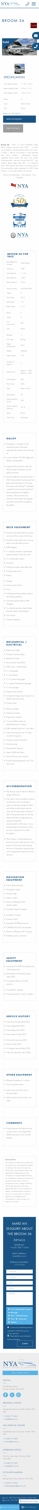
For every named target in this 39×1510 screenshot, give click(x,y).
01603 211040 (11, 1438)
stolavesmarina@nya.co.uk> (15, 1486)
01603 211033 (11, 1463)
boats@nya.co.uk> (12, 1466)
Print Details (13, 128)
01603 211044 (11, 1483)
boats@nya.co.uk (19, 1256)
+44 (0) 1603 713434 (19, 1247)
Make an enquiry (14, 119)
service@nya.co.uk (12, 1441)
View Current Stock (20, 1373)
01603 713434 (11, 1416)
